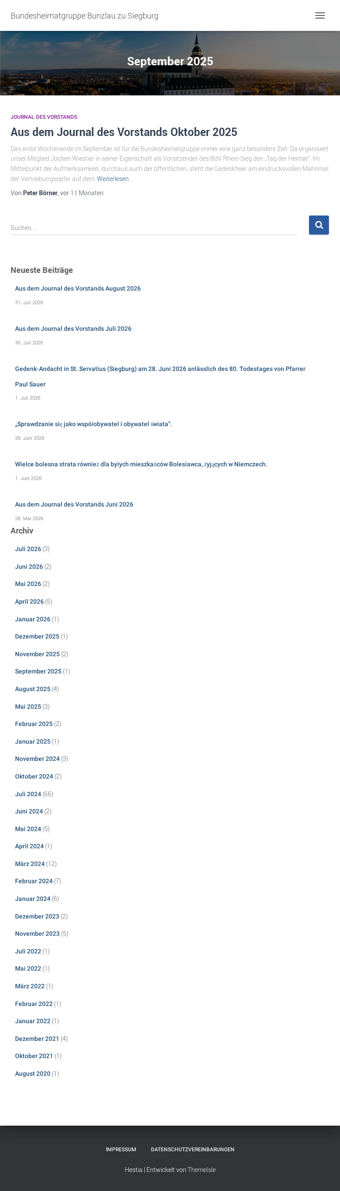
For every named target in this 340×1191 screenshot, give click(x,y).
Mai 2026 (28, 583)
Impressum (121, 1149)
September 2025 (38, 671)
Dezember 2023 (37, 916)
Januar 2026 (32, 619)
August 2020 (32, 1073)
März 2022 (30, 986)
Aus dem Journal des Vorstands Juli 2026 (73, 328)
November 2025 (37, 654)
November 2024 (37, 758)
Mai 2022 (28, 968)
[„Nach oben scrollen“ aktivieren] (322, 1173)
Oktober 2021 (34, 1055)
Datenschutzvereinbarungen (193, 1149)
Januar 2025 (32, 741)
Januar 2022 (32, 1021)
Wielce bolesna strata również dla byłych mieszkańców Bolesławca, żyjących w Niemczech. (141, 464)
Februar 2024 (34, 881)
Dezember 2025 (37, 636)
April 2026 (29, 601)
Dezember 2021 (37, 1038)
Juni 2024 (29, 811)
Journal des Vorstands (44, 117)
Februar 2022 (34, 1003)
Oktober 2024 (34, 776)
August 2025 (32, 688)
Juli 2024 (28, 794)
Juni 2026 (29, 566)
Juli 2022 (28, 951)
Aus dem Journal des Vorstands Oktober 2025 (124, 131)
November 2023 (37, 933)
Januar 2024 (32, 898)
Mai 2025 (28, 706)
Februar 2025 (34, 723)
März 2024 (30, 863)
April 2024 (29, 846)
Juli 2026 (28, 548)
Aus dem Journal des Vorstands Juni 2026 (74, 504)
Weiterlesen (113, 178)
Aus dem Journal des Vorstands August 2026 (78, 288)
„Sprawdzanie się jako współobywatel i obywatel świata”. (93, 423)
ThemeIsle (202, 1169)
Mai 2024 (28, 828)
